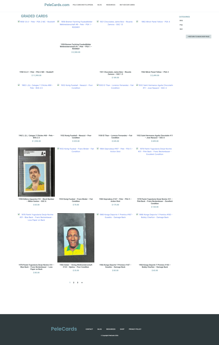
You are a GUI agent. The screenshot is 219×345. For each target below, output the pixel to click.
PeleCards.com (56, 5)
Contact (89, 329)
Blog (100, 5)
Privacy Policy (135, 329)
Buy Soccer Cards (127, 5)
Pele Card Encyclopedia (83, 5)
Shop (122, 329)
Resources (110, 5)
